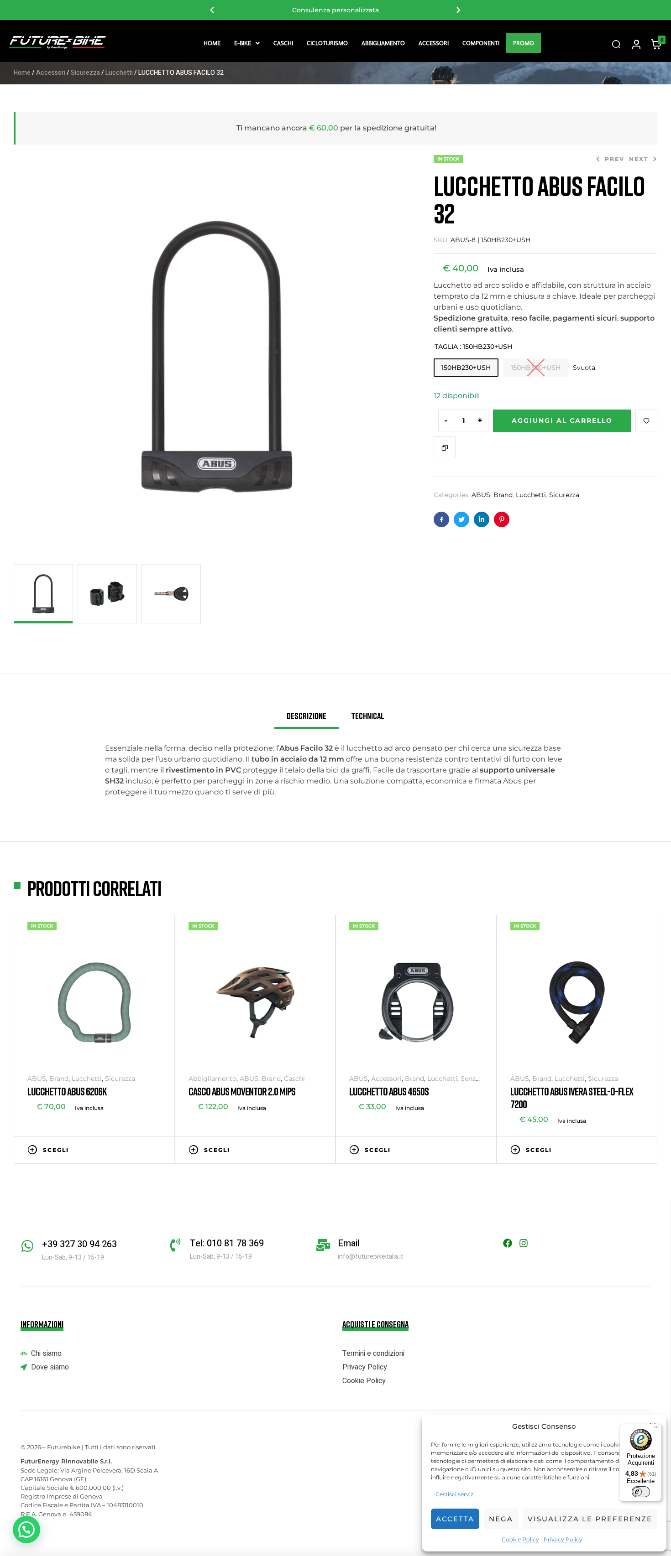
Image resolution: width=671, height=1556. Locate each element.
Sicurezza (85, 73)
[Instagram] (523, 1243)
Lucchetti (119, 73)
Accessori (434, 43)
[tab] (306, 719)
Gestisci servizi (455, 1494)
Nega (501, 1519)
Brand (503, 495)
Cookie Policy (520, 1539)
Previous (212, 10)
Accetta (455, 1519)
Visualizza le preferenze (590, 1519)
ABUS (481, 495)
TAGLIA (446, 346)
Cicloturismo (327, 43)
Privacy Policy (563, 1539)
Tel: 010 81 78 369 (227, 1243)
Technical (367, 715)
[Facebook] (507, 1243)
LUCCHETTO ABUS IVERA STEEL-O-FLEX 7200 (571, 1097)
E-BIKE (242, 43)
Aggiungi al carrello (562, 420)
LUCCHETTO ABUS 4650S (389, 1091)
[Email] (323, 1245)
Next (459, 10)
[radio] (466, 367)
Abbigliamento (383, 43)
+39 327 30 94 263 (79, 1244)
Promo (523, 43)
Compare (445, 447)
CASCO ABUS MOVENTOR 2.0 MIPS (242, 1091)
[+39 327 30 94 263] (27, 1246)
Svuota (584, 367)
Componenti (480, 43)
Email (349, 1243)
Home (212, 43)
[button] (247, 43)
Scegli (56, 1149)
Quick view (156, 1149)
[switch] (641, 1491)
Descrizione (306, 715)
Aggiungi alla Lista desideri (646, 420)
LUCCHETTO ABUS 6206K (66, 1091)
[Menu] (656, 1429)
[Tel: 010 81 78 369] (175, 1245)
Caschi (283, 43)
